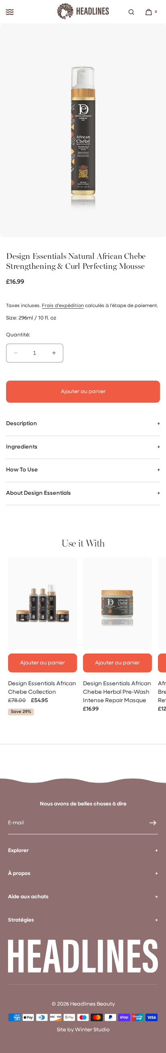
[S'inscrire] (148, 823)
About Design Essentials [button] (38, 493)
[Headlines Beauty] (83, 12)
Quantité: (18, 335)
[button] (131, 12)
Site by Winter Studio (83, 1030)
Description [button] (21, 424)
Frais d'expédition (63, 305)
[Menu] (9, 12)
